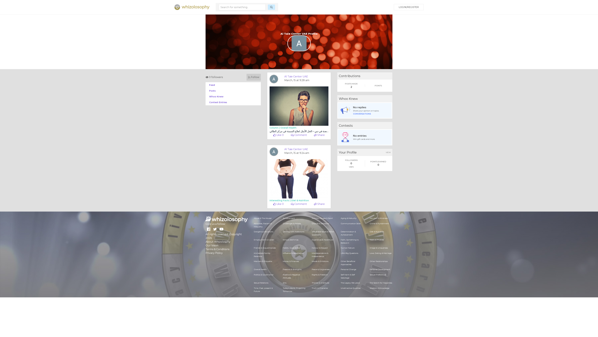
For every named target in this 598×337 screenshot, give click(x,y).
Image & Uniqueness (379, 248)
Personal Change (348, 269)
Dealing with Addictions (293, 231)
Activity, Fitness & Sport (322, 218)
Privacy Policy (214, 253)
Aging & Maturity (348, 218)
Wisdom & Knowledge (379, 288)
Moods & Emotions (320, 261)
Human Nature (347, 248)
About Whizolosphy (218, 241)
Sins (284, 283)
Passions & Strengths (292, 269)
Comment (300, 135)
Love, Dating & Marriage (381, 253)
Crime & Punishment (379, 223)
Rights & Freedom (320, 275)
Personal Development (380, 269)
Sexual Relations (261, 283)
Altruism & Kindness (379, 218)
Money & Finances (291, 261)
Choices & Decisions (320, 223)
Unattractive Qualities (351, 288)
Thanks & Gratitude (320, 283)
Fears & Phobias (377, 240)
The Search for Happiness (381, 283)
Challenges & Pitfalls (292, 223)
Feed (212, 85)
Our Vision (212, 245)
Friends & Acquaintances (265, 248)
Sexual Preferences (378, 275)
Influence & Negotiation (293, 253)
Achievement (289, 218)
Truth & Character (320, 288)
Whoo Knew (216, 96)
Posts (212, 90)
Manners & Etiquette (263, 261)
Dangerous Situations (263, 231)
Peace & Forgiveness (321, 269)
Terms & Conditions (217, 249)
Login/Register (409, 7)
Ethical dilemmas (290, 240)
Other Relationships (379, 261)
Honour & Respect (320, 248)
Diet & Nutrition (300, 200)
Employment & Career (264, 240)
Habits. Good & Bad (291, 248)
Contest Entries (218, 102)
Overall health (288, 127)
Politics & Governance (263, 275)
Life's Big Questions (349, 253)
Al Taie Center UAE (296, 76)
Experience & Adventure (322, 240)
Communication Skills (351, 223)
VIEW (388, 152)
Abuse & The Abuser (263, 218)
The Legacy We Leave (350, 283)
